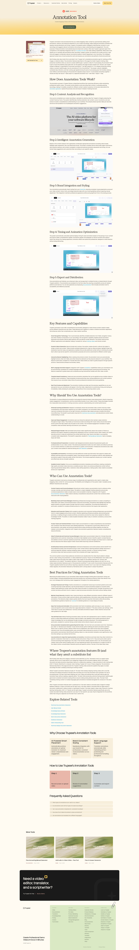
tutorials (74, 601)
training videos (91, 341)
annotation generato (55, 89)
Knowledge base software (58, 711)
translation (87, 367)
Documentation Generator (58, 493)
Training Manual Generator (95, 436)
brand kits (82, 189)
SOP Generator (83, 448)
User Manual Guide (56, 708)
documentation (87, 285)
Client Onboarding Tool (57, 722)
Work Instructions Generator (58, 717)
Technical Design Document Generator (61, 725)
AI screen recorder (81, 50)
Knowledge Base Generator (58, 714)
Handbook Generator (56, 720)
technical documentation (89, 413)
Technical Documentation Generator (61, 705)
